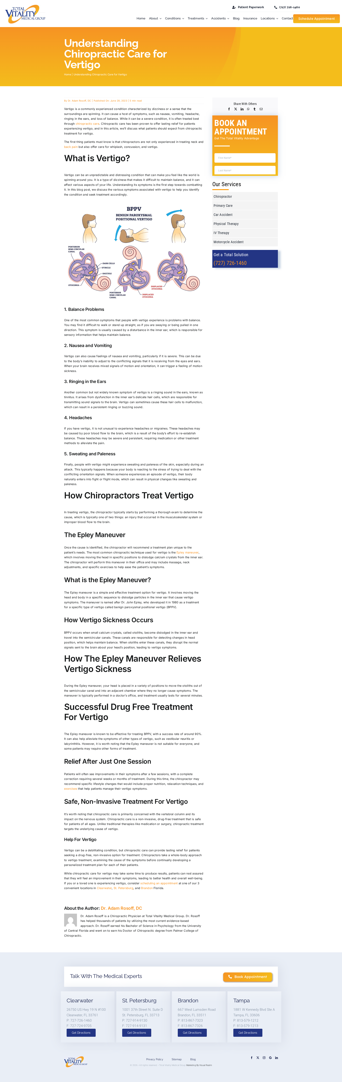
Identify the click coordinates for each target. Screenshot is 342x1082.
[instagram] (264, 1057)
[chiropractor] (25, 6)
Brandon (147, 888)
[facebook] (251, 1057)
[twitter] (257, 1057)
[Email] (261, 109)
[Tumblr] (254, 109)
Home (67, 74)
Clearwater (104, 888)
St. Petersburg (123, 888)
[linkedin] (276, 1057)
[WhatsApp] (248, 109)
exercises (70, 788)
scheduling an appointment (159, 883)
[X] (235, 109)
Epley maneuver (187, 552)
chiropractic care (87, 123)
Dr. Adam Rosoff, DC (79, 100)
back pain (71, 147)
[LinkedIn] (242, 109)
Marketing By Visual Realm (199, 1065)
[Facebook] (229, 109)
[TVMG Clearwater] (270, 1057)
